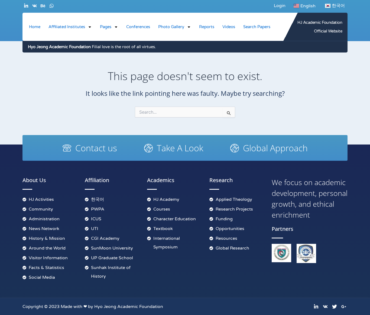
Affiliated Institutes (66, 26)
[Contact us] (67, 148)
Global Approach (275, 148)
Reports (206, 26)
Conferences (138, 26)
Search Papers (256, 26)
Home (34, 26)
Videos (228, 26)
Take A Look (180, 148)
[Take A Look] (148, 148)
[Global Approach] (234, 148)
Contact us (96, 148)
